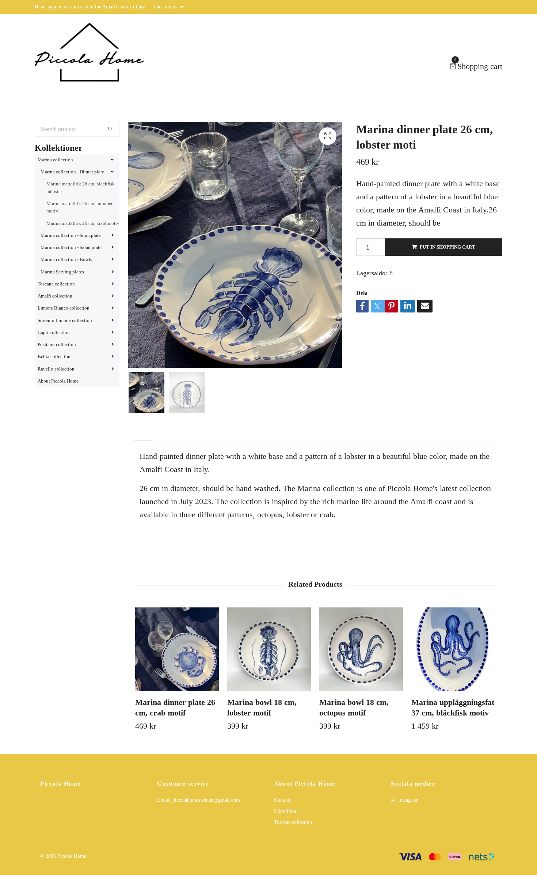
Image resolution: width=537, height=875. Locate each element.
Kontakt (282, 816)
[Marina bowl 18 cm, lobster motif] (269, 665)
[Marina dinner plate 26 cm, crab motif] (177, 665)
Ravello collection (56, 385)
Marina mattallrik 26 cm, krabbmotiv (82, 239)
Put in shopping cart (447, 263)
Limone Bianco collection (64, 324)
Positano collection (57, 360)
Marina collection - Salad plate (71, 263)
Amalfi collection (55, 312)
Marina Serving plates (62, 288)
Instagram (408, 816)
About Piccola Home (58, 397)
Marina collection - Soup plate (71, 251)
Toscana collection (56, 300)
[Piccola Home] (99, 74)
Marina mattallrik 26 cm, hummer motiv (79, 223)
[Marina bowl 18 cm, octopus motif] (361, 665)
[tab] (143, 450)
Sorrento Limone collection (65, 336)
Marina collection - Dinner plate (72, 188)
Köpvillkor (285, 827)
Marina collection (55, 176)
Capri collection (54, 348)
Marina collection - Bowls (66, 275)
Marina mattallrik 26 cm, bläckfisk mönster (80, 203)
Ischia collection (54, 372)
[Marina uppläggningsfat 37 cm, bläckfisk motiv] (453, 665)
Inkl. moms (166, 6)
